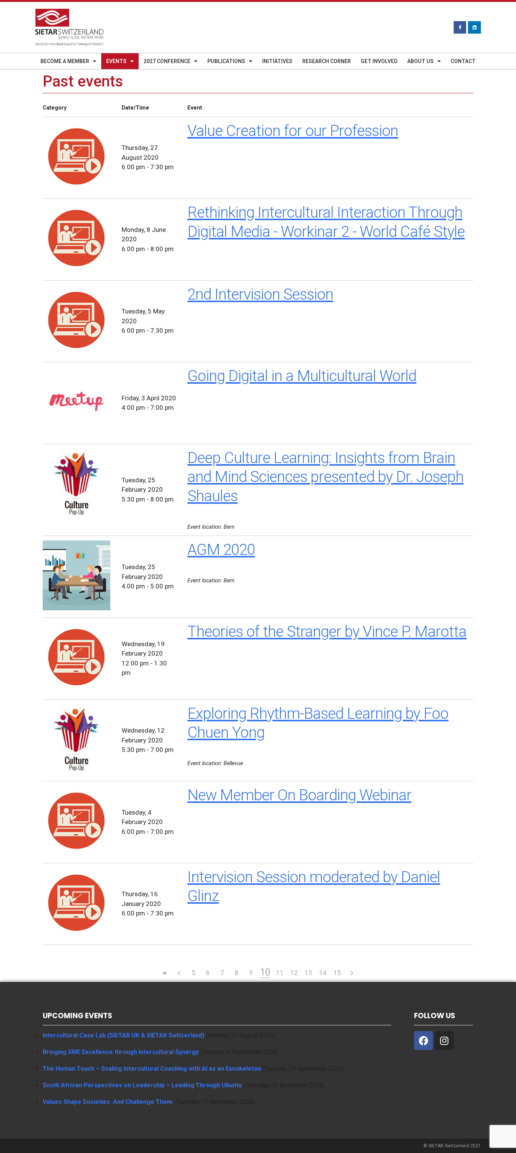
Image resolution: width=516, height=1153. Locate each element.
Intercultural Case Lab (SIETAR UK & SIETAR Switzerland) (123, 1035)
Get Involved (379, 61)
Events (116, 61)
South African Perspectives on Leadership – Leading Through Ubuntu (142, 1085)
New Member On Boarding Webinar (299, 795)
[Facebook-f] (460, 27)
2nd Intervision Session (260, 294)
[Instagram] (444, 1040)
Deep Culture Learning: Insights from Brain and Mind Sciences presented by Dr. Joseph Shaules (325, 477)
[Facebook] (423, 1040)
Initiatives (277, 61)
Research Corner (326, 61)
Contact (463, 61)
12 (294, 973)
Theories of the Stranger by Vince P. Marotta (327, 632)
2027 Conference (167, 61)
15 (337, 973)
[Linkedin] (474, 27)
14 (322, 973)
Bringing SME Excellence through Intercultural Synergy (121, 1052)
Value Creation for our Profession (292, 131)
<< (165, 973)
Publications (226, 61)
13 (308, 973)
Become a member (64, 61)
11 (279, 973)
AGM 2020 (221, 550)
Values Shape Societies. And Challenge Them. (108, 1101)
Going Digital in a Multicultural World (301, 376)
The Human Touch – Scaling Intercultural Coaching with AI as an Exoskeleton (152, 1068)
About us (420, 61)
